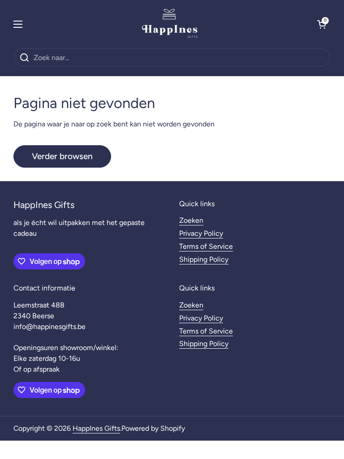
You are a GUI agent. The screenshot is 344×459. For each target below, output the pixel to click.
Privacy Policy (201, 233)
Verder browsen (62, 156)
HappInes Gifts (96, 428)
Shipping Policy (203, 259)
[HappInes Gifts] (170, 24)
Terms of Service (206, 246)
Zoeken (191, 220)
